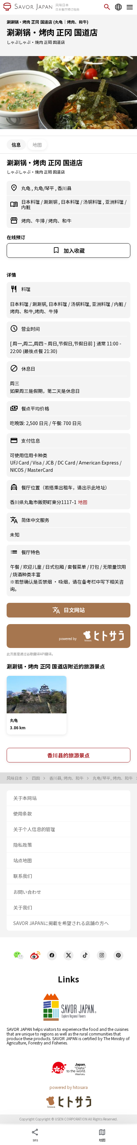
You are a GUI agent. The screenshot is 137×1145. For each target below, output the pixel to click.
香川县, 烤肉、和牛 (66, 778)
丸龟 (26, 188)
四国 (36, 778)
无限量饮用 (114, 566)
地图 (37, 144)
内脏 (26, 207)
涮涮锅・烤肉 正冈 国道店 (52, 32)
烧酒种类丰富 (27, 574)
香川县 (64, 188)
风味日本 (15, 778)
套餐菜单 (77, 566)
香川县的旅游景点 (68, 755)
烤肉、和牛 (59, 220)
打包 (95, 566)
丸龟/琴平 (44, 188)
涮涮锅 (51, 201)
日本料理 (31, 201)
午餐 (15, 566)
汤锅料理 (93, 201)
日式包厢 (55, 566)
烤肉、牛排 (33, 220)
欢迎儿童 (33, 566)
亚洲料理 (115, 201)
